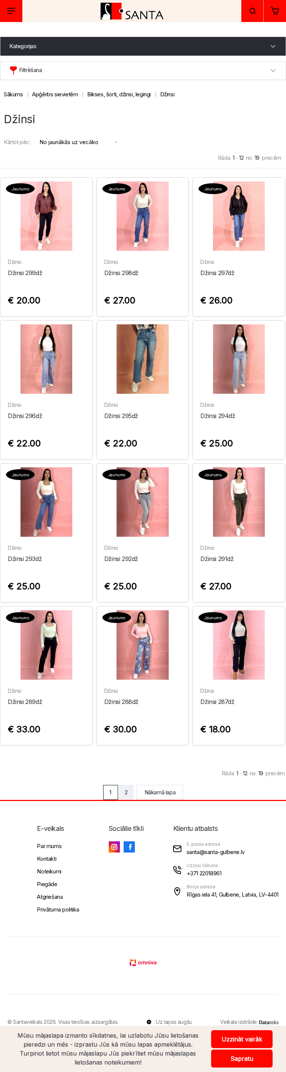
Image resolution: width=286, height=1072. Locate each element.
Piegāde (47, 884)
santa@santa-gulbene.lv (216, 852)
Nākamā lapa (160, 792)
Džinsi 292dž (121, 559)
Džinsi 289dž (25, 701)
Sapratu (242, 1058)
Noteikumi (49, 871)
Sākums (13, 94)
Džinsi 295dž (121, 416)
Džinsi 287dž (217, 701)
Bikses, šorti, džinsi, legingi (119, 94)
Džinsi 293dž (25, 559)
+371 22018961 (204, 873)
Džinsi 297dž (217, 273)
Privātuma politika (58, 909)
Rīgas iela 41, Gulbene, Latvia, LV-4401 (233, 894)
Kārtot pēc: (17, 142)
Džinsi (167, 94)
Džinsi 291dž (216, 559)
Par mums (49, 846)
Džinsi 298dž (121, 273)
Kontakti (46, 858)
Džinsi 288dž (121, 701)
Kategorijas (22, 46)
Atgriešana (50, 896)
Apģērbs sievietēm (55, 94)
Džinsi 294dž (217, 416)
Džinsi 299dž (25, 273)
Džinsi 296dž (25, 416)
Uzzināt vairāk (242, 1039)
